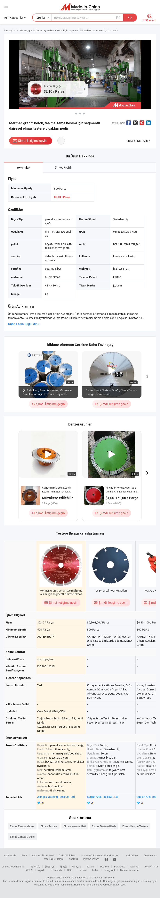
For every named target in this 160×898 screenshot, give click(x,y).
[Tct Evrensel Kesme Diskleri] (110, 565)
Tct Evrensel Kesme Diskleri (110, 590)
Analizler (73, 858)
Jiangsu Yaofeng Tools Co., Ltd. (56, 797)
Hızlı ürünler (132, 855)
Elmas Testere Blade (104, 826)
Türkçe (95, 870)
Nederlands (56, 870)
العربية (41, 870)
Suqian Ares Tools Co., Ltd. (103, 797)
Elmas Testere (49, 826)
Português (119, 866)
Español (90, 866)
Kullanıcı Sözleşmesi (43, 855)
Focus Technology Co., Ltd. (79, 877)
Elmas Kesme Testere (135, 826)
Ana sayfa (9, 30)
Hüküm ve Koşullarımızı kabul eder (92, 884)
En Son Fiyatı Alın (137, 141)
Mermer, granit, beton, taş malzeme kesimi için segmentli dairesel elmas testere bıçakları (61, 594)
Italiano (134, 866)
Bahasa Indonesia (129, 870)
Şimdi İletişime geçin (32, 140)
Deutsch (104, 866)
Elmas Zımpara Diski (22, 836)
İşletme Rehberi (91, 858)
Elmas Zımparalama (22, 826)
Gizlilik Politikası (67, 855)
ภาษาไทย (82, 870)
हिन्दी (69, 870)
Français (76, 866)
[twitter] (114, 858)
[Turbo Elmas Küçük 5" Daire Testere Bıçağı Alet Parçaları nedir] (84, 114)
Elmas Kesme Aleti (75, 826)
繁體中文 (49, 866)
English (21, 866)
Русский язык (151, 866)
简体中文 (35, 866)
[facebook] (106, 858)
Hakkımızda (10, 855)
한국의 (29, 870)
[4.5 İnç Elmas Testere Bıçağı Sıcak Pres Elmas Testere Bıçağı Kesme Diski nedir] (76, 114)
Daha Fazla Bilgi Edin (22, 324)
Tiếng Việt (109, 870)
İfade (24, 855)
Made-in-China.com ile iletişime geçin (100, 855)
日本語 (63, 866)
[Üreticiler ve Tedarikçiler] (80, 7)
